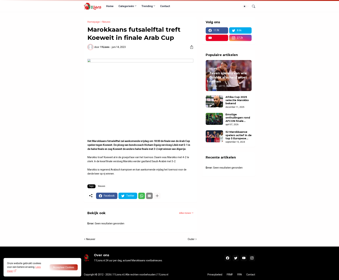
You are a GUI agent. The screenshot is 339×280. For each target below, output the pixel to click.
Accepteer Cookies (63, 267)
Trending (147, 6)
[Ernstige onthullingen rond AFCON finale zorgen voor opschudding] (214, 119)
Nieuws (106, 22)
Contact (165, 6)
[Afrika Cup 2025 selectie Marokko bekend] (214, 101)
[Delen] (190, 47)
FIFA (239, 274)
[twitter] (236, 258)
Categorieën (126, 6)
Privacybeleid (214, 274)
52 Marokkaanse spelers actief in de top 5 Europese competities (238, 135)
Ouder (191, 239)
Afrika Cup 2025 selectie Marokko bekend (237, 100)
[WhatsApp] (141, 196)
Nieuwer (90, 239)
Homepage (93, 22)
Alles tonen (185, 213)
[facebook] (227, 258)
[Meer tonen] (157, 196)
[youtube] (217, 38)
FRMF (230, 274)
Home (110, 6)
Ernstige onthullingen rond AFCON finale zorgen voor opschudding (237, 118)
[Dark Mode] (246, 6)
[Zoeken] (252, 6)
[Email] (149, 196)
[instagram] (252, 258)
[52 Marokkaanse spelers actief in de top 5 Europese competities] (214, 136)
